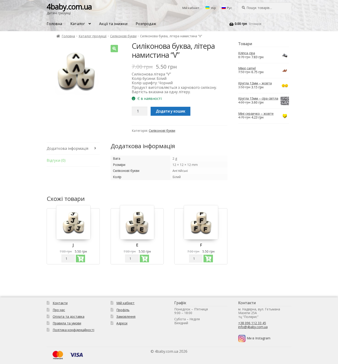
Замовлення (125, 316)
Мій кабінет (190, 8)
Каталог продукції (93, 36)
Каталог (77, 23)
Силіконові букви (123, 36)
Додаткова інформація (67, 148)
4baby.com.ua (69, 7)
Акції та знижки (113, 23)
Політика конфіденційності (73, 330)
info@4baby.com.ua (253, 327)
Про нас (59, 310)
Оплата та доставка (68, 316)
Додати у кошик (170, 111)
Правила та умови (67, 323)
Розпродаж (146, 23)
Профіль (122, 310)
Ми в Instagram (258, 338)
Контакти (60, 303)
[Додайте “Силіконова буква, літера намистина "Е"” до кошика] (144, 258)
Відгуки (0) (56, 160)
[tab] (73, 149)
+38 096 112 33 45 (252, 323)
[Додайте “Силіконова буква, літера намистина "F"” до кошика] (208, 258)
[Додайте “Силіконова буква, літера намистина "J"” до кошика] (80, 258)
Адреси (121, 323)
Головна (54, 23)
